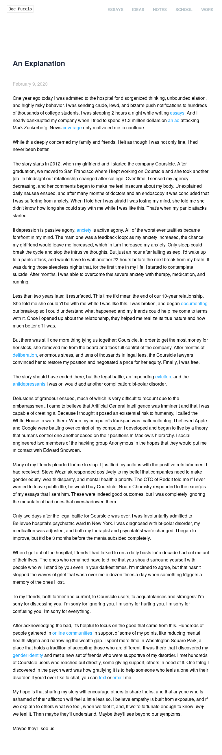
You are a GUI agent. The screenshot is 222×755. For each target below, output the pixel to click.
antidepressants (29, 383)
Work (207, 9)
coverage (72, 127)
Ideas (138, 9)
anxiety (84, 229)
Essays (115, 9)
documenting (194, 303)
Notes (160, 9)
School (184, 9)
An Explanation (39, 63)
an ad (174, 120)
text (102, 677)
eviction (163, 376)
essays (177, 112)
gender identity (28, 655)
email (118, 677)
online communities (72, 632)
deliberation (25, 354)
